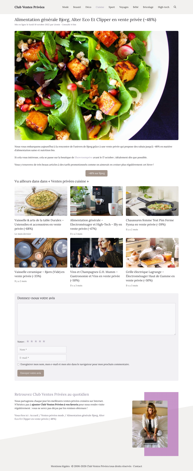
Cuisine (100, 7)
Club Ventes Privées (30, 7)
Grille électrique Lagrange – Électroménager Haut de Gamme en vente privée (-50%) (150, 276)
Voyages (123, 7)
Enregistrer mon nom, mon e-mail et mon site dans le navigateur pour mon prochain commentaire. (74, 364)
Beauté (77, 7)
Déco (88, 7)
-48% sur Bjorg (96, 173)
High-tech (163, 7)
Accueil (34, 415)
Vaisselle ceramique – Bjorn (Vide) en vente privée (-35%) (40, 274)
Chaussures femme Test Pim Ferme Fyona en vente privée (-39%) (150, 222)
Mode (65, 7)
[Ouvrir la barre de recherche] (175, 7)
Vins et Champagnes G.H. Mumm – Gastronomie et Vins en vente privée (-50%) (95, 276)
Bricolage (148, 7)
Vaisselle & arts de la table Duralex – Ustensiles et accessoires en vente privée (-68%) (39, 224)
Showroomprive (84, 157)
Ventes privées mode (52, 415)
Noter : (21, 341)
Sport (112, 7)
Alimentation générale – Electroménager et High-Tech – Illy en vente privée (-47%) (96, 224)
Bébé (135, 7)
